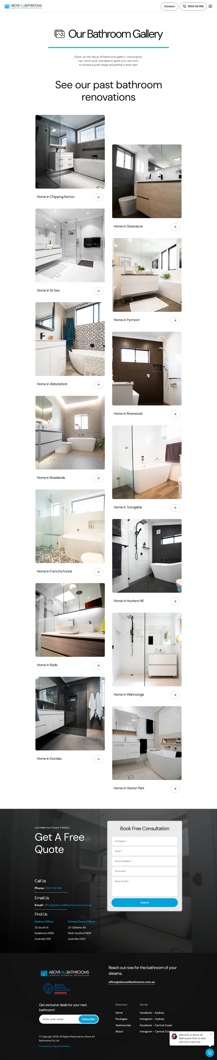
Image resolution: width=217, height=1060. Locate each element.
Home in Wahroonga (129, 694)
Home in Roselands (51, 477)
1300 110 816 (53, 888)
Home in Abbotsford (52, 384)
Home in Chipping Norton (56, 196)
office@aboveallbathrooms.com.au (68, 905)
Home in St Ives (48, 290)
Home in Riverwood (128, 413)
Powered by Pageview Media (54, 1046)
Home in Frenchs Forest (54, 571)
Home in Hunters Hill (128, 600)
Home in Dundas (49, 758)
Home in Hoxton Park (129, 788)
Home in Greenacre (128, 226)
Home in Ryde (47, 665)
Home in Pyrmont (127, 320)
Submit (145, 902)
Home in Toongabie (128, 507)
